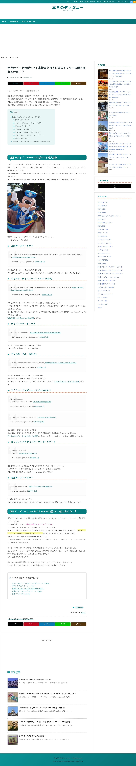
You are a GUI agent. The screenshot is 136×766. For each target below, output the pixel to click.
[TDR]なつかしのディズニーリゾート (109, 216)
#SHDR (14, 257)
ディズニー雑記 (102, 304)
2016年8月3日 (41, 367)
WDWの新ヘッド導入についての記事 (20, 318)
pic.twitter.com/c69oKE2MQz (51, 332)
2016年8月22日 (39, 406)
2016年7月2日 (44, 337)
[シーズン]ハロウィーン (105, 246)
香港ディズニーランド (21, 138)
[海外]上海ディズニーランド (106, 280)
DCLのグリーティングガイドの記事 (66, 381)
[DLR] (81, 1)
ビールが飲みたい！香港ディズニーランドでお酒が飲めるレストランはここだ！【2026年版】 (120, 73)
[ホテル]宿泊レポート (104, 256)
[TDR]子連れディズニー (105, 222)
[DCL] (93, 1)
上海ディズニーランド (21, 120)
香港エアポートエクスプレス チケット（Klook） (27, 591)
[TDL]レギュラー (103, 202)
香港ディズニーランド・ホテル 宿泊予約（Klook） (28, 588)
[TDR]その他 (14, 57)
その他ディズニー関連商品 (106, 287)
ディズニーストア (103, 297)
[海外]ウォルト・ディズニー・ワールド (110, 270)
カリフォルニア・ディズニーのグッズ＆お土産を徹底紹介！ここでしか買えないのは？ (120, 84)
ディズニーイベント (104, 290)
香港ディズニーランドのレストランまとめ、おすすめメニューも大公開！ (120, 135)
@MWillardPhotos (51, 363)
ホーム (70, 1)
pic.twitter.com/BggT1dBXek (26, 257)
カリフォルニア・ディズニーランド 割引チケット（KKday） (31, 583)
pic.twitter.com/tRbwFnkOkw (43, 486)
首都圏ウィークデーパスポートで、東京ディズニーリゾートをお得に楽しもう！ (47, 694)
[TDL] (104, 1)
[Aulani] (99, 1)
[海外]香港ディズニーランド (106, 284)
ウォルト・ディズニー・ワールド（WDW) (27, 123)
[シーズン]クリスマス (104, 243)
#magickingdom (77, 287)
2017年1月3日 (32, 491)
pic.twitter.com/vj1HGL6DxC (47, 417)
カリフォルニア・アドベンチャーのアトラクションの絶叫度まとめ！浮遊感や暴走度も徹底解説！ (120, 146)
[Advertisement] (68, 39)
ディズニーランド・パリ (22, 126)
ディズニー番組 (102, 301)
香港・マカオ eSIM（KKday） (21, 594)
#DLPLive (33, 332)
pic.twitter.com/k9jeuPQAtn (42, 402)
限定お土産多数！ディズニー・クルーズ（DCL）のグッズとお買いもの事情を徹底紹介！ (120, 94)
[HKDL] (87, 1)
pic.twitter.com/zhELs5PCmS (67, 363)
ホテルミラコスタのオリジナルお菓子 (32, 736)
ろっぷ (83, 612)
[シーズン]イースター (104, 239)
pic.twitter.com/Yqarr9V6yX (28, 453)
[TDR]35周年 (102, 209)
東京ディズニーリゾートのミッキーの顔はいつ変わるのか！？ (31, 141)
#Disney (38, 332)
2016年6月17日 (47, 295)
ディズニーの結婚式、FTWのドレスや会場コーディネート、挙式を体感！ (45, 722)
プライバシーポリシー (124, 1)
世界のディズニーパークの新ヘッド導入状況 (25, 117)
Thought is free (79, 761)
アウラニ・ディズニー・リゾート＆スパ (26, 132)
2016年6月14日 (40, 262)
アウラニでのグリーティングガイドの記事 (22, 436)
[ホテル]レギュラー (104, 250)
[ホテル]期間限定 (103, 260)
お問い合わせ (112, 1)
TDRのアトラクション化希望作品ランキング (35, 679)
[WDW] (76, 1)
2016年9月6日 (34, 458)
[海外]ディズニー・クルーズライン (109, 277)
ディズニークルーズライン (22, 129)
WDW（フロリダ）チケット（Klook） (24, 586)
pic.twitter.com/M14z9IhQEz (24, 290)
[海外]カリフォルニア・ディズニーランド (111, 273)
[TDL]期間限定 (102, 206)
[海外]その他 (102, 263)
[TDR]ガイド (102, 219)
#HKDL (31, 486)
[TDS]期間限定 (102, 236)
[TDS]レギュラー (103, 229)
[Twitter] (131, 2)
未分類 (100, 307)
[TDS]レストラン (103, 233)
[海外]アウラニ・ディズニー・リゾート (110, 267)
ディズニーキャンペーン (105, 294)
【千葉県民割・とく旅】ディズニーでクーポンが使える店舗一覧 (42, 708)
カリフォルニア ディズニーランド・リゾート (28, 135)
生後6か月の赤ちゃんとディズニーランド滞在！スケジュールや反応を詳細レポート (120, 125)
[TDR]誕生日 (102, 226)
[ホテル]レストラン (104, 253)
